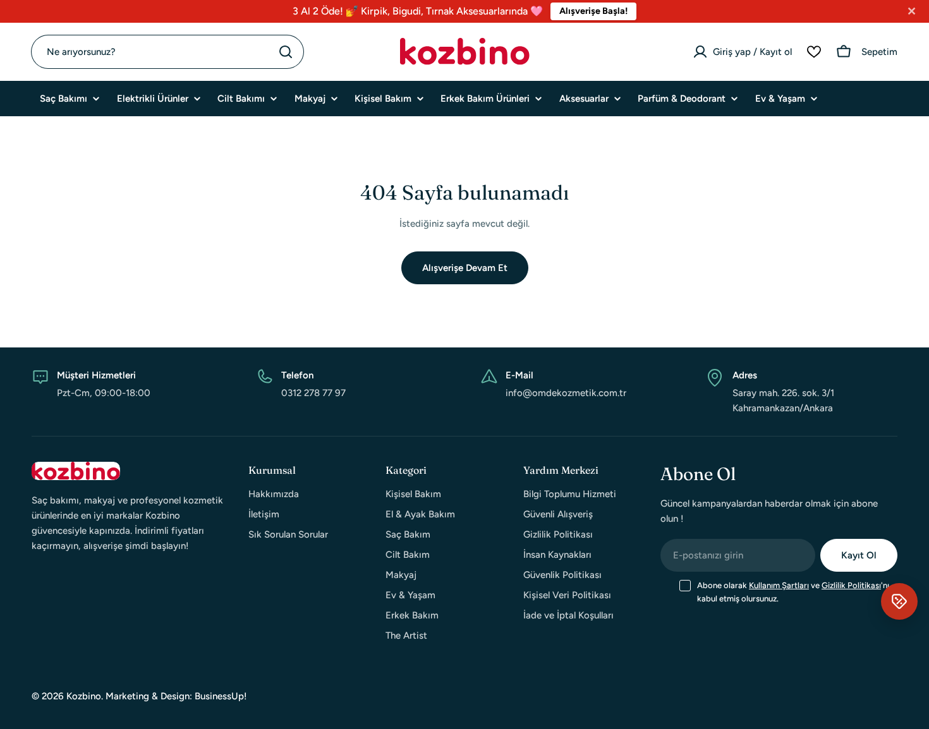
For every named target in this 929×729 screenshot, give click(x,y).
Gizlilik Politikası (851, 585)
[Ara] (285, 51)
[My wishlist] (814, 52)
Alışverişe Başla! (593, 10)
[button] (899, 601)
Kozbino (83, 696)
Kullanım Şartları (779, 585)
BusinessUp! (221, 696)
